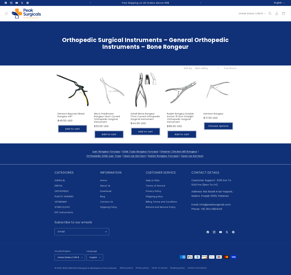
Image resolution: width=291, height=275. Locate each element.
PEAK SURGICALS (70, 268)
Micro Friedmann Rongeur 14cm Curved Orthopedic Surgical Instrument (107, 117)
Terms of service (159, 268)
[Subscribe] (105, 231)
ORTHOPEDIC (62, 191)
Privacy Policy (153, 191)
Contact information (197, 268)
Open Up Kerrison (134, 156)
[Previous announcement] (90, 3)
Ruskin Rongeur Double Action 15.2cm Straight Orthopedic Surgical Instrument (180, 117)
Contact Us (106, 201)
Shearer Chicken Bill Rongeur (178, 151)
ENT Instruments (64, 212)
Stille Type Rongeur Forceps (140, 151)
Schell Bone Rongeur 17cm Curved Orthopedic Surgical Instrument (145, 116)
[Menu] (6, 13)
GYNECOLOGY (62, 207)
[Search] (270, 13)
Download (105, 191)
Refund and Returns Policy (161, 207)
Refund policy (126, 268)
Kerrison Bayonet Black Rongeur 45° (71, 115)
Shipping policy (154, 196)
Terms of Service (155, 185)
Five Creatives (110, 268)
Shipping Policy (108, 207)
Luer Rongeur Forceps (106, 151)
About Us (105, 185)
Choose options (218, 125)
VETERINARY (61, 201)
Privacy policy (142, 268)
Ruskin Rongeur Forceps (163, 156)
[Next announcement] (200, 3)
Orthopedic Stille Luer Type (103, 156)
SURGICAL (60, 180)
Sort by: (188, 68)
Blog (102, 196)
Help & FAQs (153, 180)
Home (103, 180)
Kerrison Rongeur (214, 113)
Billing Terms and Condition (161, 201)
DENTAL (59, 185)
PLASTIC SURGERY (64, 196)
